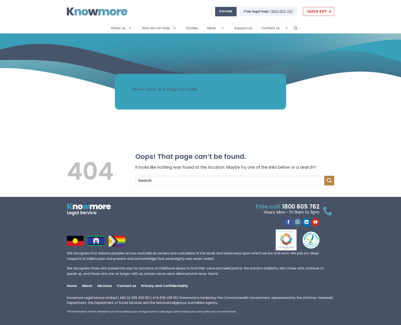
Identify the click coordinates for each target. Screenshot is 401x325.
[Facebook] (288, 222)
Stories (192, 28)
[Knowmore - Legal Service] (97, 12)
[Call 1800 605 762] (327, 212)
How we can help (156, 28)
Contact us (270, 28)
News (211, 28)
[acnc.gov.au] (311, 239)
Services (104, 285)
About (87, 285)
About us (118, 28)
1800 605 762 (282, 11)
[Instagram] (297, 222)
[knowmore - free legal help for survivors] (92, 209)
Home (137, 89)
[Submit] (329, 180)
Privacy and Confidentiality (164, 285)
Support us (243, 28)
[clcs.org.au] (289, 239)
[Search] (295, 28)
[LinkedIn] (306, 222)
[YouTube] (315, 222)
